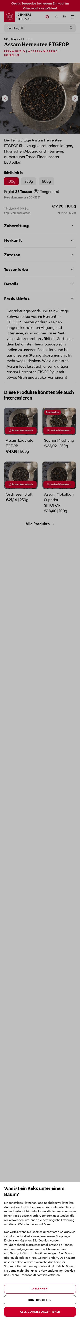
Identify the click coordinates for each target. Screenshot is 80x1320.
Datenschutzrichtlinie (33, 1275)
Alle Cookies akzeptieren (40, 1311)
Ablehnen (40, 1288)
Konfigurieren (40, 1300)
